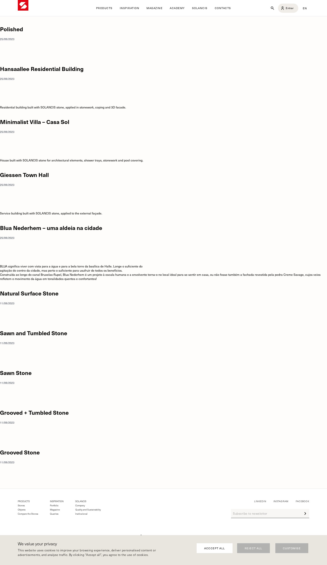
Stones (21, 505)
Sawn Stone (16, 372)
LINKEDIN (260, 501)
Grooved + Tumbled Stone (34, 412)
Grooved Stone (20, 452)
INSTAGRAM (281, 501)
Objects (22, 509)
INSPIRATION (57, 501)
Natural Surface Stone (29, 293)
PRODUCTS (24, 501)
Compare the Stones (28, 513)
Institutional (81, 513)
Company (80, 505)
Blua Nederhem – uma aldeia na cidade (51, 227)
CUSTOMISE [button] (292, 548)
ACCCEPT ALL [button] (214, 548)
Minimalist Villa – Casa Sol (34, 121)
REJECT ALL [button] (253, 548)
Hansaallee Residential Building (42, 68)
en (305, 8)
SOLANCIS (200, 8)
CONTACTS (223, 8)
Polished (11, 29)
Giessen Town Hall (24, 174)
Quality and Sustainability (88, 509)
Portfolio (54, 505)
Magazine (55, 509)
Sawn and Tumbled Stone (33, 333)
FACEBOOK (302, 501)
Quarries (54, 513)
